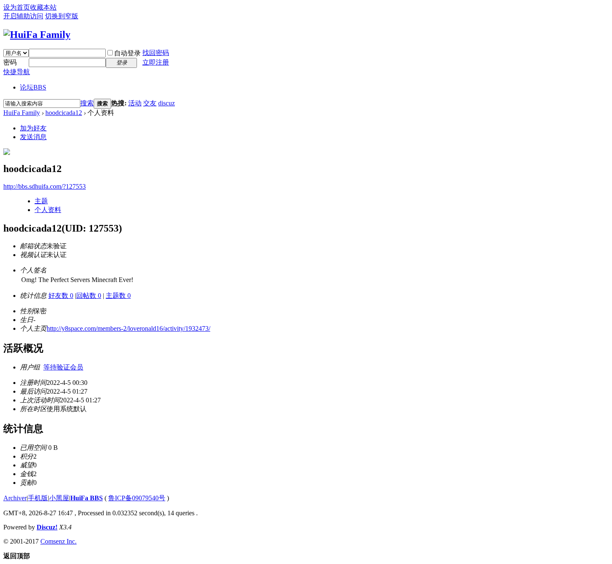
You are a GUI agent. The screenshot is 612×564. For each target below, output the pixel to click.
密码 (10, 62)
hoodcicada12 (63, 112)
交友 (150, 103)
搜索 (87, 103)
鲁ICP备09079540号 (136, 498)
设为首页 (16, 7)
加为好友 (33, 128)
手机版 (38, 498)
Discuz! (47, 527)
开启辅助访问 (23, 16)
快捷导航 (16, 71)
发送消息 (33, 136)
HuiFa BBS (86, 498)
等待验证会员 (63, 367)
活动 (135, 103)
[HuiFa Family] (36, 34)
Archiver (15, 498)
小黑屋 (59, 498)
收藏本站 (43, 7)
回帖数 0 (88, 295)
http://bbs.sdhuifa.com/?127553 (44, 186)
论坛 (33, 87)
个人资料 (48, 209)
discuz (166, 103)
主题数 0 (118, 295)
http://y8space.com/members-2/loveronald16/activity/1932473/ (128, 328)
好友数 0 (60, 295)
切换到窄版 (61, 16)
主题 (41, 201)
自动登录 (127, 53)
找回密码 (155, 52)
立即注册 (155, 62)
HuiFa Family (21, 112)
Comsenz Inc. (58, 541)
